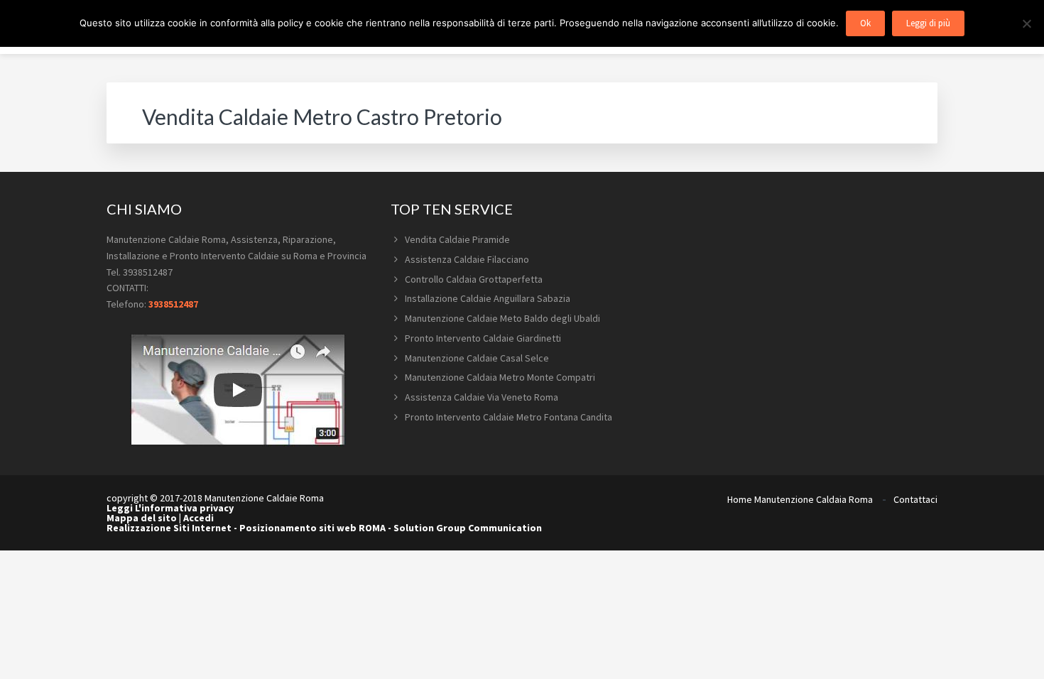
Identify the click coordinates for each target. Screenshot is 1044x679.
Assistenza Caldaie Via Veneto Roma (481, 397)
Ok (865, 23)
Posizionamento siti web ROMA (312, 527)
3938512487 (173, 304)
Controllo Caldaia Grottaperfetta (474, 279)
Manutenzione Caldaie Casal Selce (477, 358)
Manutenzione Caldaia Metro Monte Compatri (500, 377)
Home (739, 499)
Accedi (198, 517)
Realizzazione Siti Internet (169, 527)
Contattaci (915, 499)
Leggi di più (928, 23)
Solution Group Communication (467, 527)
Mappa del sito (142, 517)
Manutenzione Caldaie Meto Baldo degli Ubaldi (502, 318)
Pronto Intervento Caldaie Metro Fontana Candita (508, 417)
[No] (1026, 23)
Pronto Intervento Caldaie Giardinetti (483, 338)
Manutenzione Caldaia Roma (813, 499)
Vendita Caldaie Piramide (457, 239)
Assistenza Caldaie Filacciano (467, 259)
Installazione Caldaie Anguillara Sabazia (487, 298)
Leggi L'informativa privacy (170, 507)
